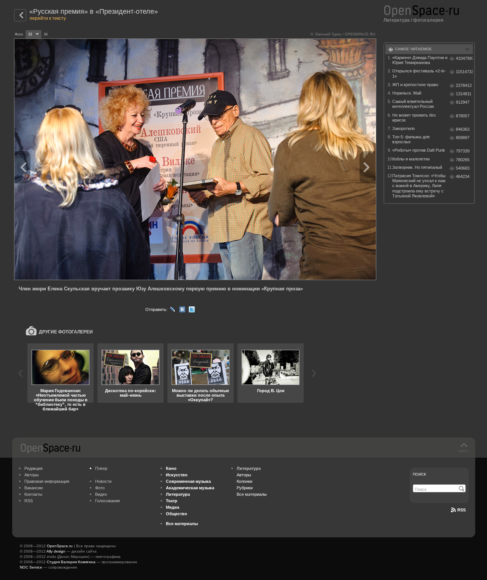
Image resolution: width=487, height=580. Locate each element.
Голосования (107, 500)
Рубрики (245, 487)
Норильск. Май (406, 93)
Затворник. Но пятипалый (417, 167)
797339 (462, 151)
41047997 (464, 58)
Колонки (244, 481)
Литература (397, 20)
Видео (101, 494)
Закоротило (403, 128)
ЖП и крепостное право (415, 84)
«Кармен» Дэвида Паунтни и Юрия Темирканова (419, 60)
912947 (462, 102)
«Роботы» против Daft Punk (418, 150)
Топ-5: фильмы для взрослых (411, 139)
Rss (461, 510)
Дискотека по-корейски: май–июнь (130, 392)
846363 (462, 129)
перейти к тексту (48, 18)
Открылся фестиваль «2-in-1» (419, 73)
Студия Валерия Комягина (71, 562)
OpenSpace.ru (60, 546)
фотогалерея (428, 20)
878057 (462, 116)
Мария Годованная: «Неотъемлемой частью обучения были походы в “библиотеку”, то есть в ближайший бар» (61, 399)
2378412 (464, 85)
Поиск (419, 474)
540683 (462, 168)
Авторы (31, 475)
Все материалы (252, 494)
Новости (103, 481)
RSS (28, 500)
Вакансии (33, 487)
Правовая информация (46, 481)
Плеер (101, 468)
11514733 (464, 71)
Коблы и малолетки (411, 159)
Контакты (33, 494)
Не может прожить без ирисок (414, 117)
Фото (100, 487)
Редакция (33, 468)
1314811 (463, 93)
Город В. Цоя (270, 390)
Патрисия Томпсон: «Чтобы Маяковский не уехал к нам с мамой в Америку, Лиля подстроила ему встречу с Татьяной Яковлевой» (419, 185)
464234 (462, 176)
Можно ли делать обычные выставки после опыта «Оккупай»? (200, 395)
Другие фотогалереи (66, 332)
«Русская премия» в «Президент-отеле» (93, 11)
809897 (462, 137)
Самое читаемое (413, 49)
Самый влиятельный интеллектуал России (413, 104)
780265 (462, 159)
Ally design (55, 551)
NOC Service (31, 567)
